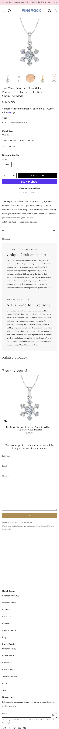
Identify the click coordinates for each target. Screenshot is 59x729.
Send (29, 515)
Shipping (6, 239)
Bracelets (6, 624)
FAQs (4, 684)
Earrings (6, 610)
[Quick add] (5, 421)
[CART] (55, 10)
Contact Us (7, 663)
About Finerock (9, 630)
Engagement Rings (10, 596)
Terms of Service (9, 677)
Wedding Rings (9, 603)
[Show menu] (3, 10)
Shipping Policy (9, 649)
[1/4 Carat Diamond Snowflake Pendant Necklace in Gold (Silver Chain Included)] (29, 399)
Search (5, 690)
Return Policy (8, 656)
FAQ (4, 230)
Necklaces (6, 617)
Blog (4, 637)
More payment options (29, 188)
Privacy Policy (40, 526)
